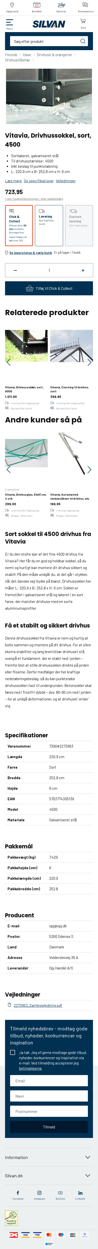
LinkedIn (80, 1198)
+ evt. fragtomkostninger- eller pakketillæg (34, 198)
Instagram (39, 1198)
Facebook (18, 1198)
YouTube (60, 1198)
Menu (10, 28)
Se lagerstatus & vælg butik (30, 253)
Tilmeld (49, 1126)
